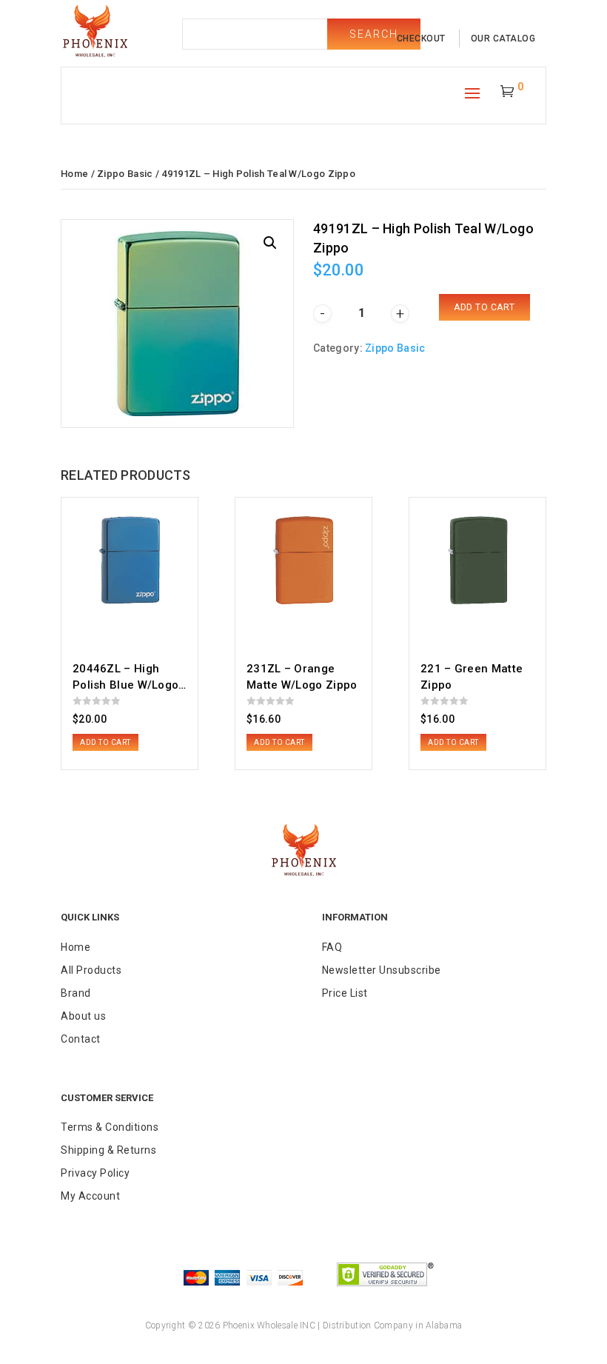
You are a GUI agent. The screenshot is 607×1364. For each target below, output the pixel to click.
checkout (421, 38)
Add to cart (484, 307)
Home (74, 173)
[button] (270, 243)
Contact (81, 1039)
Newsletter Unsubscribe (381, 970)
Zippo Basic (124, 173)
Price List (345, 993)
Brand (76, 993)
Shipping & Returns (108, 1150)
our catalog (503, 38)
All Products (91, 970)
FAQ (332, 947)
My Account (90, 1196)
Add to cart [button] (105, 742)
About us (83, 1016)
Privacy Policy (95, 1173)
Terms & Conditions (109, 1127)
